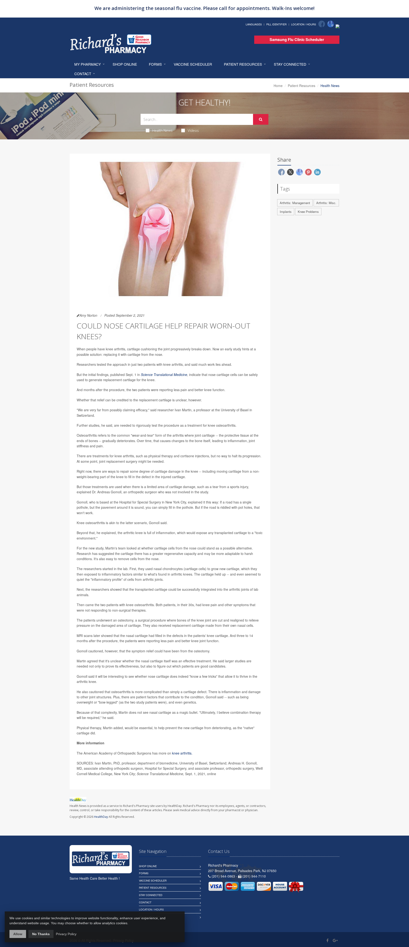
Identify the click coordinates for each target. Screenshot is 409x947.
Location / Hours (303, 24)
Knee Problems (308, 211)
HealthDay (101, 817)
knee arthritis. (182, 753)
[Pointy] (337, 25)
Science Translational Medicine (164, 374)
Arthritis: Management (295, 203)
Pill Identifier (276, 24)
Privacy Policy (66, 934)
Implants (286, 211)
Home (278, 85)
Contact (82, 73)
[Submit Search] (260, 119)
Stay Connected (290, 64)
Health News (162, 130)
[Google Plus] (335, 940)
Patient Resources (243, 64)
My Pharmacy (87, 64)
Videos (193, 130)
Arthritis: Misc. (326, 203)
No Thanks (41, 934)
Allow (17, 934)
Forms (155, 64)
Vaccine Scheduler (193, 64)
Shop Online (125, 64)
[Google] (330, 24)
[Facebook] (321, 24)
